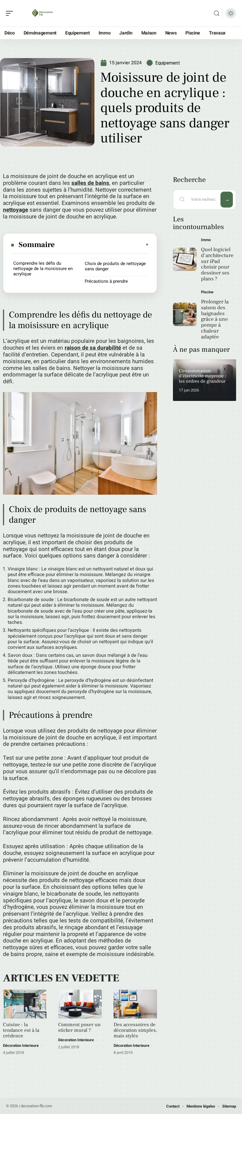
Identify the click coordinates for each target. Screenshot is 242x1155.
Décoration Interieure (21, 1045)
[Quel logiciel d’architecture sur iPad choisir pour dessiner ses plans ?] (185, 259)
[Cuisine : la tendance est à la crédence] (24, 1004)
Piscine (207, 292)
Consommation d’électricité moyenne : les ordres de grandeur (202, 376)
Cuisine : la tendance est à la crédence (21, 1030)
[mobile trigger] (11, 13)
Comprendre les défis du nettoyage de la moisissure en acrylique (43, 268)
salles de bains (90, 183)
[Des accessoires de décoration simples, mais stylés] (135, 1004)
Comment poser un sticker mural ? (79, 1027)
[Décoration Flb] (42, 13)
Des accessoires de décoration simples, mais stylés (135, 1030)
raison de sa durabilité (93, 348)
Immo (206, 240)
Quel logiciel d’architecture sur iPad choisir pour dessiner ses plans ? (217, 264)
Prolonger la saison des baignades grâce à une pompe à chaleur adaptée (215, 319)
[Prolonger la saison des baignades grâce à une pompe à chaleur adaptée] (185, 314)
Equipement (167, 63)
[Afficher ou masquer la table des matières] (102, 244)
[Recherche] (216, 13)
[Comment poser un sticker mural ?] (80, 1004)
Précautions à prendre (106, 281)
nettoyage (15, 210)
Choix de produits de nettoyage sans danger (115, 266)
